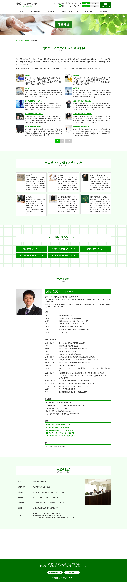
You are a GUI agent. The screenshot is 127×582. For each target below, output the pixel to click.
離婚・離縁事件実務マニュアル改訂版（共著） (60, 430)
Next (68, 141)
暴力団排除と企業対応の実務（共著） (57, 427)
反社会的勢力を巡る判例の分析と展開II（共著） (60, 436)
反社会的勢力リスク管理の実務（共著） (58, 425)
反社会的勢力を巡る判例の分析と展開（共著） (60, 433)
